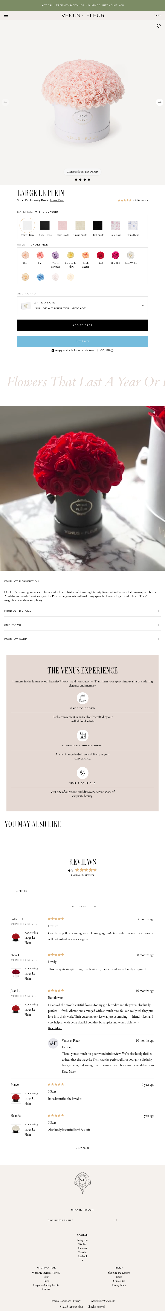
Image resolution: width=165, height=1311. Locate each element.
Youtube (82, 1252)
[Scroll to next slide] (159, 102)
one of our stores (67, 792)
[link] (133, 200)
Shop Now (118, 5)
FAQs (119, 1277)
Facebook (82, 1256)
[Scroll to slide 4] (89, 179)
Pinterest (82, 1248)
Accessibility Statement (103, 1301)
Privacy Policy (119, 1285)
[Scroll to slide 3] (84, 179)
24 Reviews (140, 200)
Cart (157, 15)
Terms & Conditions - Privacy (65, 1301)
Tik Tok (82, 1244)
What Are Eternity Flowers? (46, 1273)
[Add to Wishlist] (159, 26)
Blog (46, 1277)
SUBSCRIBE (114, 1219)
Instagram (82, 1240)
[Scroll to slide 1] (76, 179)
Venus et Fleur (76, 1306)
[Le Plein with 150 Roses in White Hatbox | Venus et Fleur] (82, 15)
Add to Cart (82, 325)
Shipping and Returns (119, 1273)
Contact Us (119, 1281)
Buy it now (83, 341)
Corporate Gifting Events (46, 1285)
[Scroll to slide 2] (80, 179)
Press (46, 1281)
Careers (46, 1289)
